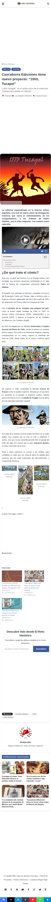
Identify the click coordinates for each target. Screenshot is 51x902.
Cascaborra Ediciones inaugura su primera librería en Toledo (10, 613)
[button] (25, 240)
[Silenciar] (42, 251)
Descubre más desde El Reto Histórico (15, 266)
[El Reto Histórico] (25, 3)
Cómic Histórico (8, 717)
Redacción (8, 96)
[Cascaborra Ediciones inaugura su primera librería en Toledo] (12, 603)
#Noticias (12, 64)
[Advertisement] (25, 35)
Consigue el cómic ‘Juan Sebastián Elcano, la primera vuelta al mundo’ (12, 778)
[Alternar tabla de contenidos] (44, 257)
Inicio (5, 64)
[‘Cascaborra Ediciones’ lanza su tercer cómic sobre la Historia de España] (37, 791)
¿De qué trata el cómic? (9, 260)
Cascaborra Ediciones (21, 714)
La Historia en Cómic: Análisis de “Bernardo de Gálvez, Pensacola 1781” (11, 585)
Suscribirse (41, 649)
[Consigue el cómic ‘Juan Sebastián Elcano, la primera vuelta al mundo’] (13, 767)
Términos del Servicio (21, 880)
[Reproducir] (5, 251)
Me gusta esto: (9, 262)
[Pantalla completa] (46, 251)
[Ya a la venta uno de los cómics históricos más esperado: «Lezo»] (37, 767)
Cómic (34, 714)
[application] (25, 240)
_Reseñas (16, 69)
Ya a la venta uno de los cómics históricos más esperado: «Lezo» (36, 778)
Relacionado (8, 264)
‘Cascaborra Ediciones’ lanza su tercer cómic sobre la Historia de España (37, 802)
